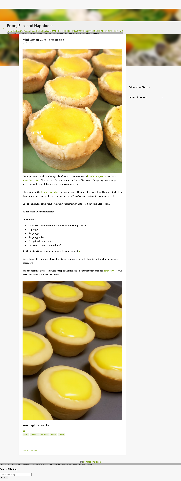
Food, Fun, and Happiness (30, 25)
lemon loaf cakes (31, 180)
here (80, 251)
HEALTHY (117, 31)
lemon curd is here (50, 192)
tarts (61, 434)
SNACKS (96, 31)
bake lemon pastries (97, 176)
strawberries (110, 271)
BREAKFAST (77, 31)
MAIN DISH (57, 31)
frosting (45, 434)
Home (9, 31)
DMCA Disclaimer (44, 31)
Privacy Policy (30, 31)
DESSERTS (88, 31)
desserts (35, 434)
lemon (53, 434)
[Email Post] (24, 432)
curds (26, 434)
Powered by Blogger (92, 462)
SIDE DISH (66, 31)
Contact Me (18, 31)
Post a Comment (30, 450)
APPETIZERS (106, 31)
